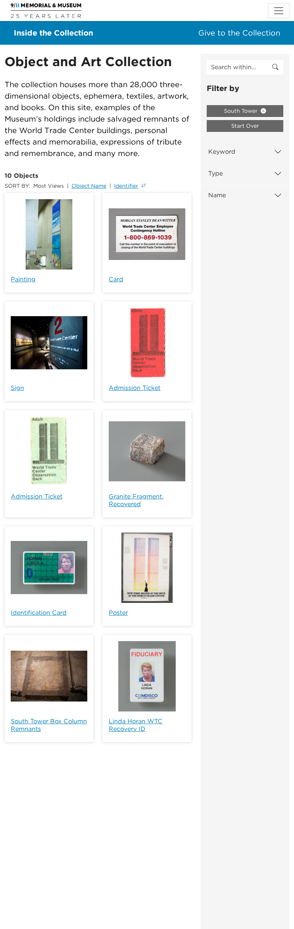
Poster (118, 612)
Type (215, 173)
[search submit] (275, 67)
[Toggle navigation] (278, 10)
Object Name (89, 186)
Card (116, 279)
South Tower (241, 111)
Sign (17, 387)
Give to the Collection (239, 32)
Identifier (126, 186)
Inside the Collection (53, 32)
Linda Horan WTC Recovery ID (135, 725)
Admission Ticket (134, 387)
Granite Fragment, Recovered (136, 500)
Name (217, 195)
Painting (23, 279)
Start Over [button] (245, 126)
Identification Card (39, 612)
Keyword (221, 151)
